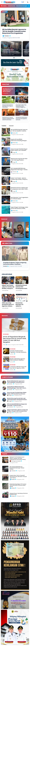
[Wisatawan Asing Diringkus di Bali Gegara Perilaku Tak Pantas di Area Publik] (7, 230)
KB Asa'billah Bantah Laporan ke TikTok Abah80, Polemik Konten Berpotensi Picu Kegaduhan (15, 382)
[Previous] (2, 228)
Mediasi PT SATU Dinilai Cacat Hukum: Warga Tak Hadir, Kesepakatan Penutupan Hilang (18, 458)
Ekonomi (6, 334)
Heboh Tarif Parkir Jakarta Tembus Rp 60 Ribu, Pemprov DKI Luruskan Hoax (8, 287)
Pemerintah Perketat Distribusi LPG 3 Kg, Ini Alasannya (7, 106)
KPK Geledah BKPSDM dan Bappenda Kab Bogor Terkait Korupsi (17, 404)
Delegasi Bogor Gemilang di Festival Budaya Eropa (19, 494)
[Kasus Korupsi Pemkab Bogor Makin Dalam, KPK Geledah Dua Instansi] (4, 394)
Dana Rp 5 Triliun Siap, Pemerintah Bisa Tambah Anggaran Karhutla (21, 106)
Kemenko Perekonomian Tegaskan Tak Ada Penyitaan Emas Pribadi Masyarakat (18, 351)
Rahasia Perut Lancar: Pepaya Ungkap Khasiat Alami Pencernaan (8, 118)
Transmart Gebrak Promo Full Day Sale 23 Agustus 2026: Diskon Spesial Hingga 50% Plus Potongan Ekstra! (18, 367)
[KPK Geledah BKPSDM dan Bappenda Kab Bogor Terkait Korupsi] (4, 405)
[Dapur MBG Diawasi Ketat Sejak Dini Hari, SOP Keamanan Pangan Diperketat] (19, 230)
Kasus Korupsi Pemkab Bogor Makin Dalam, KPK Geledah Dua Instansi (16, 393)
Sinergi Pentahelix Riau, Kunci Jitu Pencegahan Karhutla (21, 118)
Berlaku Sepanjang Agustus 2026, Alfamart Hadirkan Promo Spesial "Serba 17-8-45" (18, 359)
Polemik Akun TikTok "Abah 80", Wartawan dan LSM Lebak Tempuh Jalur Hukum (18, 476)
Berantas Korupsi (21, 6)
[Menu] (2, 2)
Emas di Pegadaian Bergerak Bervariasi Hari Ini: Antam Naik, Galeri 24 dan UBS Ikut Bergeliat (14, 339)
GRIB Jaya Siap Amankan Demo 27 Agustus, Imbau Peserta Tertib (8, 305)
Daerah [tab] (11, 126)
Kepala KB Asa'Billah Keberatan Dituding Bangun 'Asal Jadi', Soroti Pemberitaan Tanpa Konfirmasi (16, 388)
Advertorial (11, 6)
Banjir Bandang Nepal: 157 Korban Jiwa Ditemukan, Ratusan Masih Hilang (18, 485)
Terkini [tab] (4, 126)
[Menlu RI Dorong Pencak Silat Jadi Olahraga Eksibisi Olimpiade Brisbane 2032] (4, 400)
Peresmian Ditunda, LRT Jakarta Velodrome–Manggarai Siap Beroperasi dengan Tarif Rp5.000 (22, 307)
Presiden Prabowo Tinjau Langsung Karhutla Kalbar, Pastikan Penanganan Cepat (14, 264)
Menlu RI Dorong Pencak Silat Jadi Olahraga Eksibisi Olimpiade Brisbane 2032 (17, 400)
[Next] (27, 228)
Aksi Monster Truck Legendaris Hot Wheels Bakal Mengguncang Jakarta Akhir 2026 (8, 91)
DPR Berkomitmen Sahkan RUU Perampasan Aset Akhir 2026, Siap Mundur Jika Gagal (22, 288)
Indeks (4, 6)
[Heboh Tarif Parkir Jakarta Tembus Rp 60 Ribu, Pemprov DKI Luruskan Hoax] (4, 411)
